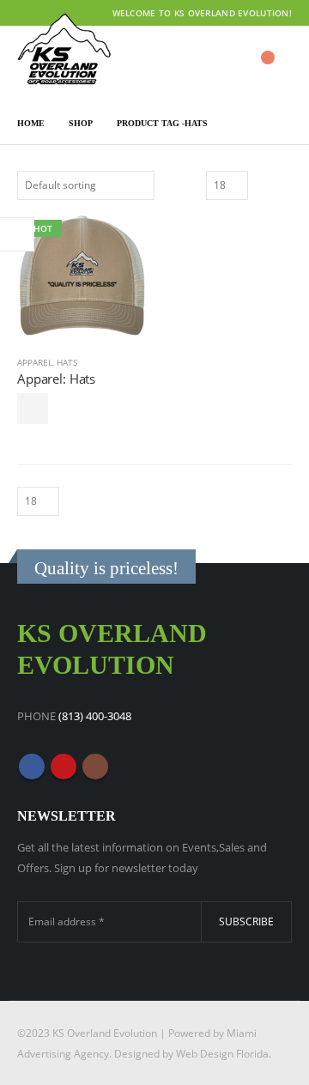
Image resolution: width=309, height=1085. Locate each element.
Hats (67, 362)
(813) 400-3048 (94, 716)
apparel (34, 362)
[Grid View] (264, 183)
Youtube (63, 766)
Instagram (95, 766)
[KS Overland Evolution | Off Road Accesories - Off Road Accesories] (64, 49)
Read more (32, 408)
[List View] (284, 183)
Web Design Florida (222, 1053)
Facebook (32, 766)
